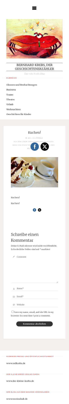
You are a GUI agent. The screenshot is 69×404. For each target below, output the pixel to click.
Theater (10, 99)
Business (11, 89)
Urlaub (9, 104)
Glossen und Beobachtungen (21, 84)
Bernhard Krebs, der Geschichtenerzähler (34, 67)
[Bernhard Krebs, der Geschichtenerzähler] (34, 39)
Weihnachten (13, 109)
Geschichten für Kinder (18, 114)
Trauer (9, 94)
